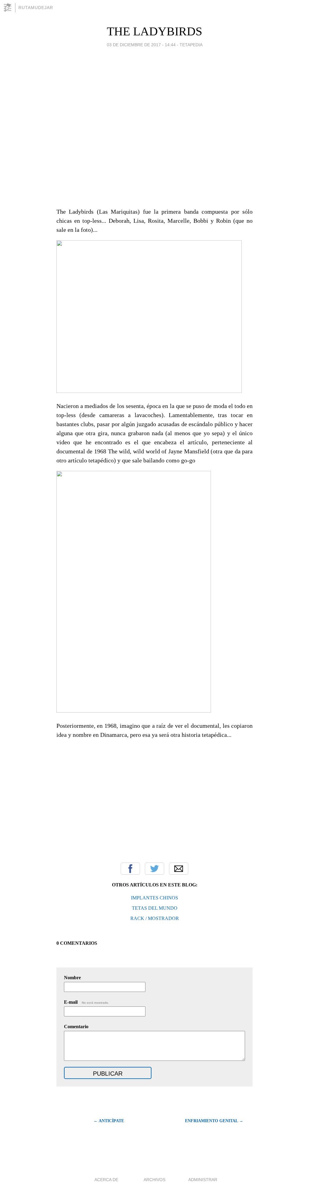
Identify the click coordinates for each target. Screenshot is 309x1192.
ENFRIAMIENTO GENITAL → (214, 1121)
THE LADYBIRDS (154, 31)
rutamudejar (35, 7)
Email (178, 869)
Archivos (154, 1179)
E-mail (86, 1002)
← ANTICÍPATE (109, 1121)
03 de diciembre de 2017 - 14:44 (141, 44)
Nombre (72, 977)
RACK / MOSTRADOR (154, 918)
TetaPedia (191, 44)
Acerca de (106, 1179)
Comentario (76, 1026)
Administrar (202, 1179)
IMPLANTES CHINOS (154, 897)
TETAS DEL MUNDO (154, 908)
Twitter (154, 869)
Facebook (130, 869)
